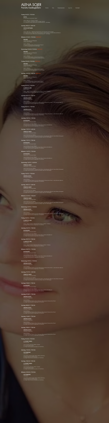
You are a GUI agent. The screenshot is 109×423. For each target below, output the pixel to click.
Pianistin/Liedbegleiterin (31, 7)
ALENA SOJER (31, 4)
